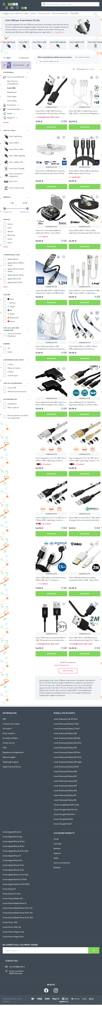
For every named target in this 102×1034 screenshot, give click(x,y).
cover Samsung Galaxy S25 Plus (67, 752)
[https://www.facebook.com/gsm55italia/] (46, 990)
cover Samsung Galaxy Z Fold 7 (67, 728)
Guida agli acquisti (10, 762)
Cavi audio (12, 101)
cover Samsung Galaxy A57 (65, 776)
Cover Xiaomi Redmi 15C (13, 898)
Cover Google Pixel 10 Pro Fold (66, 805)
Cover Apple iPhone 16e (12, 837)
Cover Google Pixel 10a (63, 819)
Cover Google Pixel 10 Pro (64, 814)
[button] (51, 117)
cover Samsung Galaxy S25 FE (66, 767)
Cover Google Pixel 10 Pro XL (65, 809)
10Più (5, 122)
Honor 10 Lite (44, 13)
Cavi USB (74, 13)
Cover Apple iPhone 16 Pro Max (15, 851)
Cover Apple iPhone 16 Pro (13, 846)
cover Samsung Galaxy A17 (65, 795)
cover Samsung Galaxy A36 (65, 781)
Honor (33, 13)
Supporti (57, 853)
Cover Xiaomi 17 (9, 889)
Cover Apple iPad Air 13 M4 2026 (16, 884)
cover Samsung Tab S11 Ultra (66, 719)
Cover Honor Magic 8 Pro (13, 937)
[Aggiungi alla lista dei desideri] (64, 77)
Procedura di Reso (10, 738)
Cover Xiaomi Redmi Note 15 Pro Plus (18, 917)
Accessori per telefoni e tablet (16, 13)
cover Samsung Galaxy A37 (65, 786)
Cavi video (11, 96)
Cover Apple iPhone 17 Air (13, 865)
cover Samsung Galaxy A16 (65, 800)
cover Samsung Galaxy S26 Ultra (67, 743)
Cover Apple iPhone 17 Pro (13, 870)
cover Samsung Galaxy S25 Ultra (67, 757)
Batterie (57, 848)
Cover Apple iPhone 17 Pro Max (15, 875)
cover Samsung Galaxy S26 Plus (67, 738)
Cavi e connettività (60, 13)
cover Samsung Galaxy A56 (65, 771)
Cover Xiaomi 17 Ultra (12, 894)
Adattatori (12, 92)
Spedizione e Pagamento (13, 752)
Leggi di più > (59, 32)
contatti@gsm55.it (17, 967)
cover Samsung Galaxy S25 (65, 748)
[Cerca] (44, 4)
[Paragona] (58, 77)
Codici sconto (9, 743)
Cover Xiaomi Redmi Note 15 (14, 903)
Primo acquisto (9, 733)
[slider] (4, 208)
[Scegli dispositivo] (28, 65)
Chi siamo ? (7, 728)
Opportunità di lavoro (12, 767)
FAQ (4, 719)
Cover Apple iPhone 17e (12, 860)
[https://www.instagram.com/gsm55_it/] (56, 990)
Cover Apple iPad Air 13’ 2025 (15, 879)
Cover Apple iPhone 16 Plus (14, 841)
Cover (56, 839)
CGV (5, 748)
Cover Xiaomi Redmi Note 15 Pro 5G (17, 908)
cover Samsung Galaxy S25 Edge (67, 762)
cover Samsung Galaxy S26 (65, 733)
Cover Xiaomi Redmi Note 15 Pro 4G (18, 913)
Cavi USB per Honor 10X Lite (49, 61)
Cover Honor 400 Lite (12, 927)
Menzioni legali (9, 757)
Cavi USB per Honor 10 (82, 57)
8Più (5, 287)
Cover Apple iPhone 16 (12, 832)
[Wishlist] (17, 7)
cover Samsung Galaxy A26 (65, 790)
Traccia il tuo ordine (11, 724)
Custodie (57, 844)
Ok (94, 950)
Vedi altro (68, 671)
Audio (56, 858)
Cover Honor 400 (10, 922)
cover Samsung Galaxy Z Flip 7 (66, 724)
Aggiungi (51, 127)
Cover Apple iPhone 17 (12, 856)
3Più (5, 247)
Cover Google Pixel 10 (63, 824)
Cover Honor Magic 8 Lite (13, 932)
